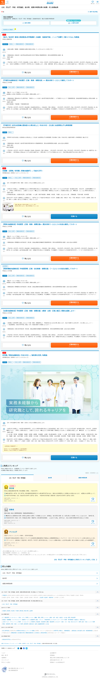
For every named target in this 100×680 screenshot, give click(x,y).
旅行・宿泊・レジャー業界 (88, 621)
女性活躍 (79, 630)
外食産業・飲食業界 (41, 621)
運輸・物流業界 (50, 621)
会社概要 (52, 653)
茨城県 (4, 610)
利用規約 (52, 655)
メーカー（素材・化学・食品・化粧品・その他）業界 (57, 617)
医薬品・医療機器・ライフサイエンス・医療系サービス (16, 619)
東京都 (21, 610)
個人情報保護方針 (13, 670)
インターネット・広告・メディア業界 (19, 617)
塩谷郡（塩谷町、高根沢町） (47, 597)
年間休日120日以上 (21, 630)
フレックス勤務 (30, 630)
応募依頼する (74, 72)
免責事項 (4, 657)
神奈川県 (26, 610)
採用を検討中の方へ (55, 660)
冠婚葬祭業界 (41, 624)
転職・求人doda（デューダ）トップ (9, 643)
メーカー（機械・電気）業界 (36, 617)
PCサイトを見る (6, 662)
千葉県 (17, 610)
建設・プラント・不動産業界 (43, 619)
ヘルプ (3, 653)
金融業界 (32, 619)
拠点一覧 (4, 655)
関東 (20, 643)
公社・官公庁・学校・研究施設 (12, 573)
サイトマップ (5, 660)
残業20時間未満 (7, 583)
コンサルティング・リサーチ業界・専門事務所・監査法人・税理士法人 (68, 619)
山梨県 (31, 610)
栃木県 (5, 578)
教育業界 (26, 624)
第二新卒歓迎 (6, 630)
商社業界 (73, 617)
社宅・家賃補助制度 (87, 630)
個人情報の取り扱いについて (16, 668)
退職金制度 (14, 632)
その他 (47, 624)
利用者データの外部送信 (56, 662)
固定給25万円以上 (7, 639)
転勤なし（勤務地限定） (65, 630)
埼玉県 (12, 610)
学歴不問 (56, 630)
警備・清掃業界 (6, 624)
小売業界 (32, 621)
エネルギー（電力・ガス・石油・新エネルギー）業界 (68, 621)
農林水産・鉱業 (33, 624)
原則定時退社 (44, 632)
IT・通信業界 (6, 617)
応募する (74, 216)
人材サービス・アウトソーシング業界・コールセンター (16, 621)
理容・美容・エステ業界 (17, 624)
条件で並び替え (94, 11)
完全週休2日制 (21, 632)
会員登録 (2, 3)
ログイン (7, 3)
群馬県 (8, 610)
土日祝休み (37, 632)
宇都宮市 (5, 595)
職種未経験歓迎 (29, 632)
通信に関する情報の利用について (59, 657)
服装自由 (74, 630)
